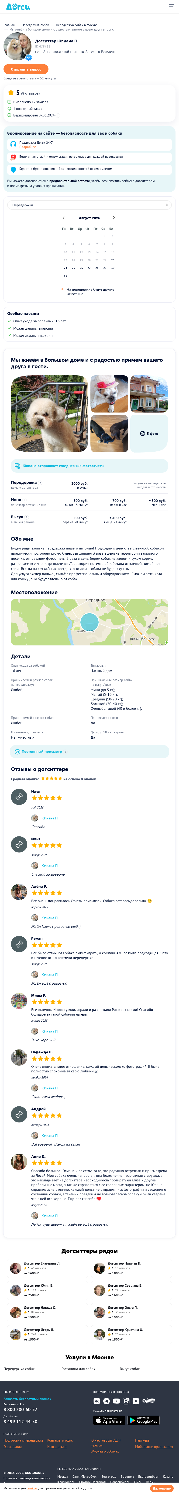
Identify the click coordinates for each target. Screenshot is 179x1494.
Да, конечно (162, 1488)
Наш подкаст (57, 1446)
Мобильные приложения (154, 1446)
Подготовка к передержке (23, 1440)
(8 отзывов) (30, 93)
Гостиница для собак (78, 1368)
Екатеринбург (148, 1476)
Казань (168, 1476)
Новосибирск (120, 1482)
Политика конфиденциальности (26, 1478)
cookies (32, 1488)
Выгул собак (130, 1368)
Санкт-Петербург (84, 1476)
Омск (137, 1482)
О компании (12, 1446)
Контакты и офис (60, 1440)
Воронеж (127, 1476)
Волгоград (108, 1476)
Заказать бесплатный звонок (27, 1399)
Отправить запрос (26, 69)
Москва (62, 1476)
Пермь (150, 1482)
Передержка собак (19, 1368)
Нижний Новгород (92, 1482)
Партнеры (142, 1440)
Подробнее (27, 147)
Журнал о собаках (105, 1451)
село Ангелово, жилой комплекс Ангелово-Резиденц (75, 51)
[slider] (51, 779)
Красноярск (66, 1482)
